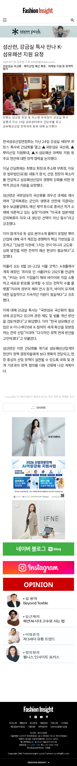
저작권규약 (42, 726)
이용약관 (31, 726)
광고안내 (33, 722)
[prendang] (38, 478)
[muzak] (38, 519)
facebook (30, 717)
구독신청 (54, 722)
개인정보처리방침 (17, 726)
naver (47, 717)
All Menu (4, 20)
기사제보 (64, 722)
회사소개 (12, 722)
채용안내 (23, 722)
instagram (35, 717)
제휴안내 (43, 722)
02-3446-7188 (33, 744)
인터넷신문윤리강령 (58, 726)
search (72, 20)
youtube (41, 717)
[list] (38, 436)
